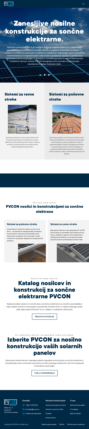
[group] (25, 241)
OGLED (22, 130)
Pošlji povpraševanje (45, 373)
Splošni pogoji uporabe (49, 424)
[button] (40, 75)
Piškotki (61, 424)
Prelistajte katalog (44, 317)
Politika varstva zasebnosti (76, 424)
